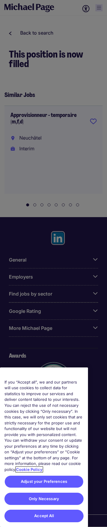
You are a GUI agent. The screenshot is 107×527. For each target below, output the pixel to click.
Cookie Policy (29, 469)
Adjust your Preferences (44, 481)
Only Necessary (44, 498)
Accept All (44, 515)
